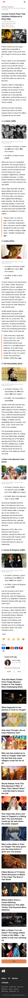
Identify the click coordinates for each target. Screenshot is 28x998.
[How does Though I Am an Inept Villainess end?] (14, 739)
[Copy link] (3, 651)
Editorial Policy (12, 991)
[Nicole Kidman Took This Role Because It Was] (14, 796)
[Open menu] (24, 2)
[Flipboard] (21, 648)
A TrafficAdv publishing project (18, 995)
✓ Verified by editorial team (8, 21)
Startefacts (4, 6)
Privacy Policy (5, 986)
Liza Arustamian (11, 26)
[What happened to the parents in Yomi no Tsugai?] (14, 716)
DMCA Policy (5, 989)
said (5, 235)
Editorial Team (5, 991)
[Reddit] (12, 648)
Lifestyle (5, 983)
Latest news (10, 6)
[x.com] (8, 648)
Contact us (16, 989)
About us (11, 989)
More (14, 961)
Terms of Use (20, 986)
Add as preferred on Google (9, 23)
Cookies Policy (12, 986)
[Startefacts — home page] (4, 2)
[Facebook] (3, 648)
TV (9, 978)
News (4, 978)
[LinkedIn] (16, 648)
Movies (4, 634)
